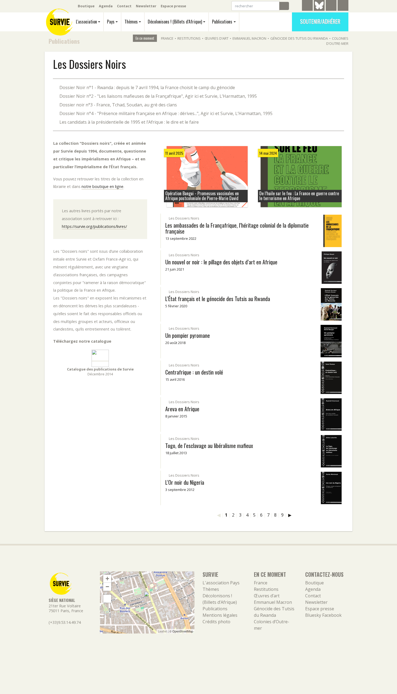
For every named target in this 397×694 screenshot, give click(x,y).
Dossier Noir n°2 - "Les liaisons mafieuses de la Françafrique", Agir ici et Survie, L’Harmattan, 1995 (158, 96)
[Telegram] (307, 6)
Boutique (86, 6)
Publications (222, 21)
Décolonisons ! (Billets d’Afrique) (175, 21)
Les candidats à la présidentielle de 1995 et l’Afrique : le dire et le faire (129, 122)
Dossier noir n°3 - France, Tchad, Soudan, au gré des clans (118, 105)
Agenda (106, 6)
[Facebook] (331, 6)
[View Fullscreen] (107, 599)
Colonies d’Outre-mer (337, 41)
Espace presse (173, 6)
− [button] (107, 586)
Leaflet (162, 631)
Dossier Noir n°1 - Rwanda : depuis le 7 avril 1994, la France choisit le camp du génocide (147, 87)
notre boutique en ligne (102, 186)
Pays (111, 21)
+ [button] (107, 578)
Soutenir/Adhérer (320, 21)
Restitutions (189, 38)
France (167, 38)
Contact (124, 6)
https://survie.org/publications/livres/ (94, 226)
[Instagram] (343, 6)
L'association (86, 21)
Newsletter (146, 6)
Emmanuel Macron (249, 38)
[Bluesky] (319, 9)
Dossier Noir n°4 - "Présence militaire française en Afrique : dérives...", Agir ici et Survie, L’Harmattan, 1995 (165, 113)
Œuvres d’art (216, 38)
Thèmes (131, 21)
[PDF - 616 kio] (100, 358)
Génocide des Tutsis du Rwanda (299, 38)
